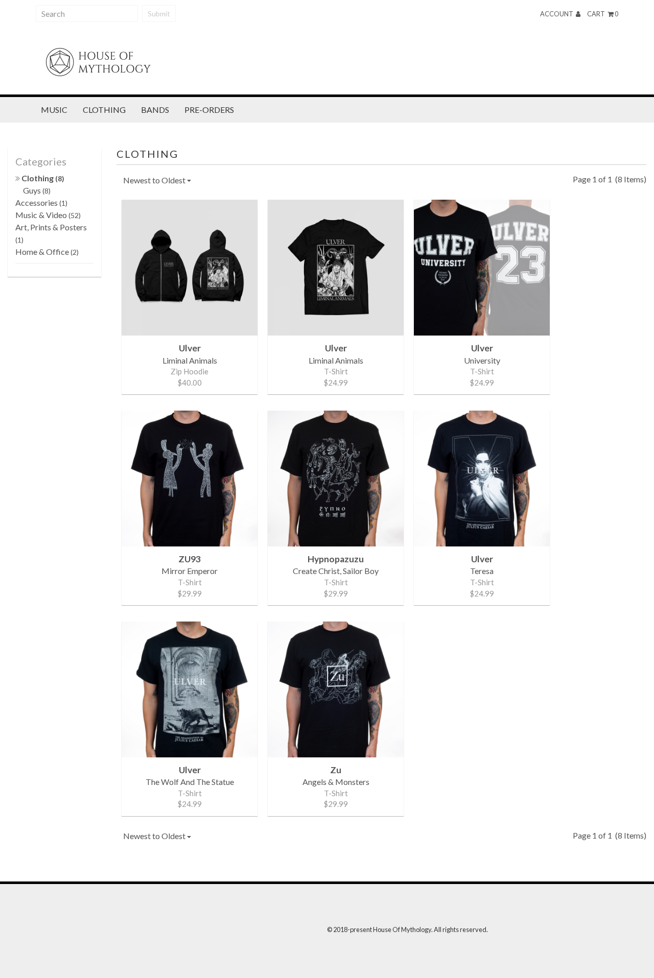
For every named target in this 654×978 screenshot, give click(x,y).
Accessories (41, 202)
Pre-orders (209, 109)
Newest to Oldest (155, 180)
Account (557, 14)
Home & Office (47, 251)
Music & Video (48, 215)
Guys (37, 190)
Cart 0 (602, 14)
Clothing (104, 109)
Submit (159, 13)
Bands (155, 109)
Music (54, 109)
